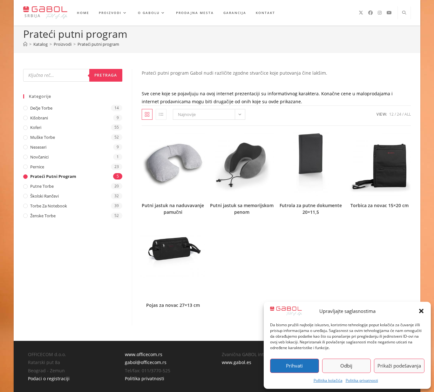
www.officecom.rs (143, 354)
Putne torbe (42, 186)
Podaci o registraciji (49, 378)
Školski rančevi (44, 196)
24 (399, 114)
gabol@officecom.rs (145, 362)
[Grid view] (147, 114)
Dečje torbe (41, 108)
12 (391, 114)
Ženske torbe (43, 216)
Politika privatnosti (362, 380)
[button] (421, 311)
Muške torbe (42, 137)
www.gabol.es (236, 362)
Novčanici (39, 157)
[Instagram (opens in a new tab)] (379, 12)
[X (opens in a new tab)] (361, 12)
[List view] (161, 114)
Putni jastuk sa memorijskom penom (242, 208)
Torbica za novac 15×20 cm (379, 205)
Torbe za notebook (48, 206)
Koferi (35, 127)
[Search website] (404, 13)
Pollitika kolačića (328, 380)
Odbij (346, 365)
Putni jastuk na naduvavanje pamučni (173, 208)
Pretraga (105, 75)
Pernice (37, 167)
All (407, 114)
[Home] (25, 44)
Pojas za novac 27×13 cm (173, 305)
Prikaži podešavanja (399, 365)
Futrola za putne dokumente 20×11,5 (311, 208)
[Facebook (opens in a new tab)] (370, 12)
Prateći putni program (98, 44)
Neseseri (38, 147)
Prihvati (294, 365)
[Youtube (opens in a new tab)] (389, 12)
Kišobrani (39, 118)
